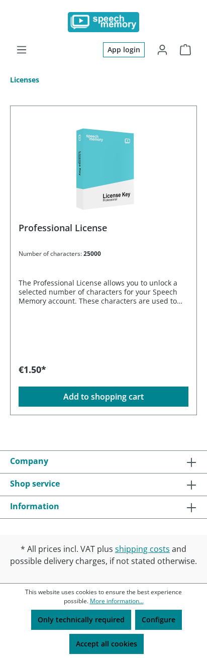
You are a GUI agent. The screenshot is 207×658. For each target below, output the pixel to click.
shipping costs (142, 548)
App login (124, 49)
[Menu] (21, 49)
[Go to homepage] (103, 22)
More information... (117, 601)
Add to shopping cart (103, 396)
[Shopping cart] (185, 49)
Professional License (63, 228)
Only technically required (81, 619)
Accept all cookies (106, 643)
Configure (158, 619)
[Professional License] (103, 164)
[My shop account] (162, 49)
